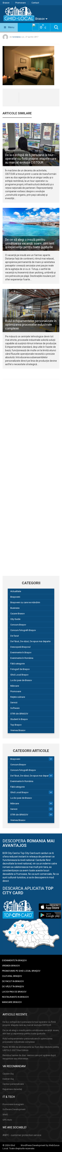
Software (14, 708)
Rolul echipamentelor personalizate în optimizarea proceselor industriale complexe (30, 324)
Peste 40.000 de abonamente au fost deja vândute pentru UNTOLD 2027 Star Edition (31, 1049)
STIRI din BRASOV (19, 713)
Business (14, 608)
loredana (16, 37)
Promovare (20, 3)
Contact (35, 3)
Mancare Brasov (12, 1002)
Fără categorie (17, 663)
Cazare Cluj (8, 1073)
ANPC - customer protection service (22, 1135)
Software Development (14, 1109)
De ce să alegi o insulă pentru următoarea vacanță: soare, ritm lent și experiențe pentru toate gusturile (29, 243)
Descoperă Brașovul (20, 647)
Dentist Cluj (8, 1079)
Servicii (13, 702)
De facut (14, 635)
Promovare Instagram (13, 1104)
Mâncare (14, 686)
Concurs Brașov (18, 624)
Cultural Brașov (12, 976)
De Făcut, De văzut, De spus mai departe (30, 641)
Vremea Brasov (17, 730)
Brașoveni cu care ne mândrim (25, 602)
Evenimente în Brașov (20, 652)
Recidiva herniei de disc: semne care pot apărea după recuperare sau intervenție (29, 1057)
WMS (5, 1114)
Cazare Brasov (17, 613)
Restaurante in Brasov (15, 997)
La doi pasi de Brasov (21, 680)
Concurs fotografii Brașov (23, 630)
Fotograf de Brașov (20, 669)
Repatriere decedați (12, 1089)
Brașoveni (15, 597)
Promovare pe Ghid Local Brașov (21, 971)
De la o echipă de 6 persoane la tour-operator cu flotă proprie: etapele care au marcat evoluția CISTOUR (30, 158)
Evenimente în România (21, 658)
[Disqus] (31, 429)
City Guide (15, 619)
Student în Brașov (19, 719)
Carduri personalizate (13, 1084)
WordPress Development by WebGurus (40, 1145)
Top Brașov (16, 724)
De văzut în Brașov (13, 986)
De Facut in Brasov (13, 981)
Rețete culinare (17, 697)
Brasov (6, 3)
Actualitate (15, 591)
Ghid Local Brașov (19, 674)
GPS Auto (7, 1119)
